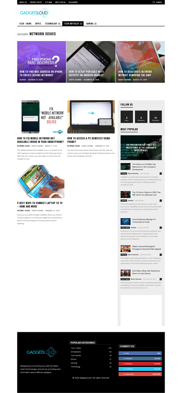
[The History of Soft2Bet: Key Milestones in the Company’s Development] (125, 166)
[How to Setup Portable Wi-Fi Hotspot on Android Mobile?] (90, 62)
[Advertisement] (141, 310)
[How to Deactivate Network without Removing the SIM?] (140, 62)
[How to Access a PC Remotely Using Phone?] (91, 116)
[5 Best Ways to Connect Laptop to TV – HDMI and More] (40, 181)
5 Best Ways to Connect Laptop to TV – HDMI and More (40, 204)
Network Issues (23, 146)
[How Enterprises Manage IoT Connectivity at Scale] (125, 221)
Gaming (123, 173)
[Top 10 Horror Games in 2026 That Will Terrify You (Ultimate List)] (125, 194)
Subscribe (156, 374)
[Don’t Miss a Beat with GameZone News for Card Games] (125, 273)
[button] (157, 2)
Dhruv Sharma (37, 146)
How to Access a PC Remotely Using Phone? (88, 140)
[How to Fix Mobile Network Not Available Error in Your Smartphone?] (40, 116)
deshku (130, 200)
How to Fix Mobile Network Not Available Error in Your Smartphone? (40, 140)
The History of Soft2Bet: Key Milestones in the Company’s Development (141, 147)
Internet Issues (23, 210)
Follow (141, 111)
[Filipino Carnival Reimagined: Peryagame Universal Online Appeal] (125, 248)
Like (126, 111)
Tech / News (125, 227)
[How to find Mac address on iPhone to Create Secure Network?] (41, 62)
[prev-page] (153, 139)
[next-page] (157, 139)
